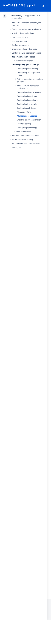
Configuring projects (20, 45)
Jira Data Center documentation (25, 135)
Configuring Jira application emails (26, 53)
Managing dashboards (27, 116)
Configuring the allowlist (27, 104)
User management (19, 41)
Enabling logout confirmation (29, 120)
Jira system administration (23, 57)
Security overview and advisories (26, 143)
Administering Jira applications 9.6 (25, 15)
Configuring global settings (26, 65)
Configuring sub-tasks (26, 108)
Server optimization (22, 131)
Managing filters (24, 112)
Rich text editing (24, 124)
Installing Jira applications (23, 33)
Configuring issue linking (27, 96)
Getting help (17, 147)
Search (43, 6)
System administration (23, 61)
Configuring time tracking (27, 68)
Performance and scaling (22, 139)
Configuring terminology (27, 128)
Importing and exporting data (24, 49)
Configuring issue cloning (27, 100)
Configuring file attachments (29, 92)
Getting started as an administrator (26, 29)
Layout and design (20, 37)
